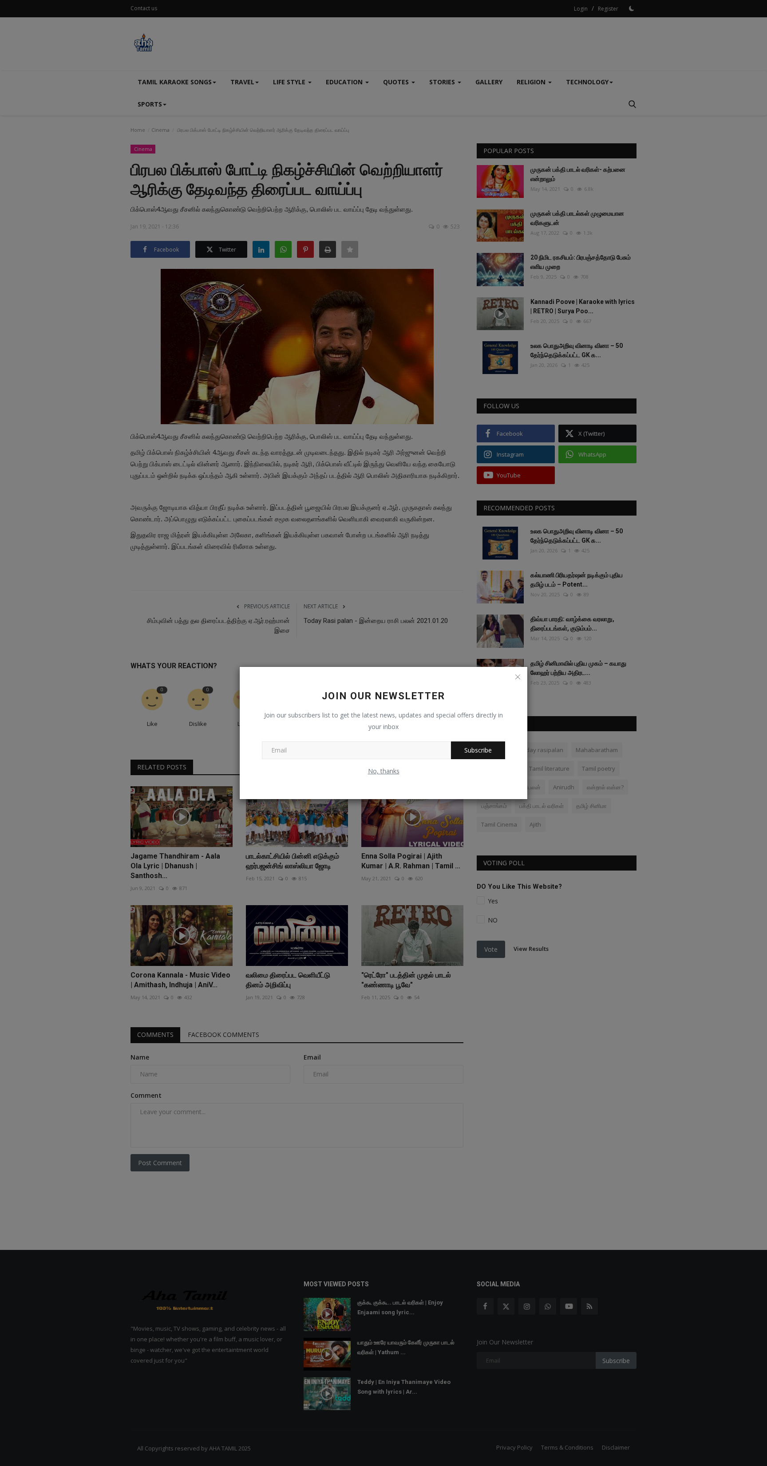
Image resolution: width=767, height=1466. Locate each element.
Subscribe (478, 750)
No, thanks (383, 771)
